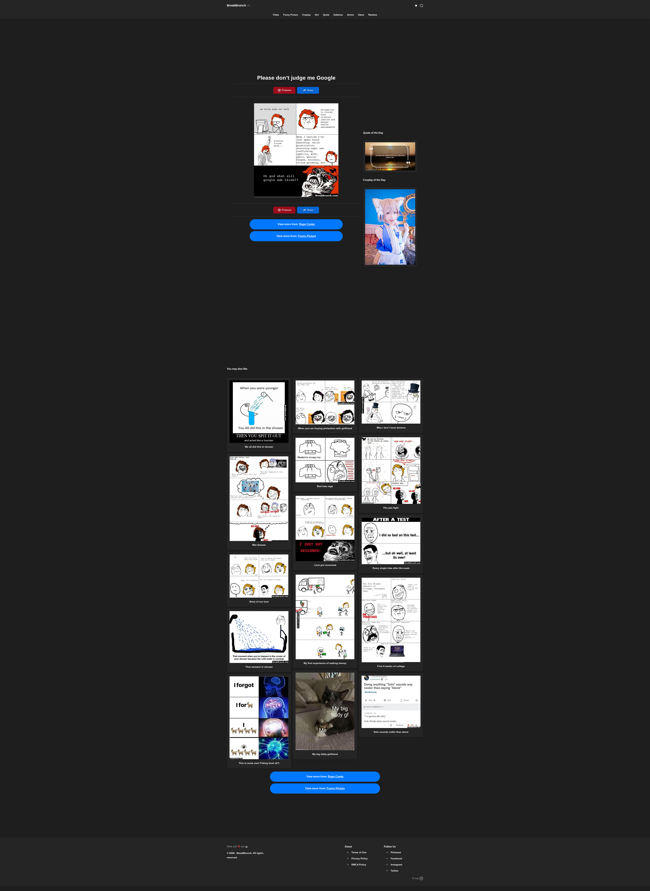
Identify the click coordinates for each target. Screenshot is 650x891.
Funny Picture (290, 15)
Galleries (338, 15)
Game (361, 15)
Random (372, 15)
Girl (317, 15)
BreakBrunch (244, 853)
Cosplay (306, 15)
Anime (350, 15)
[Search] (421, 5)
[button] (416, 5)
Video (276, 15)
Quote (326, 15)
